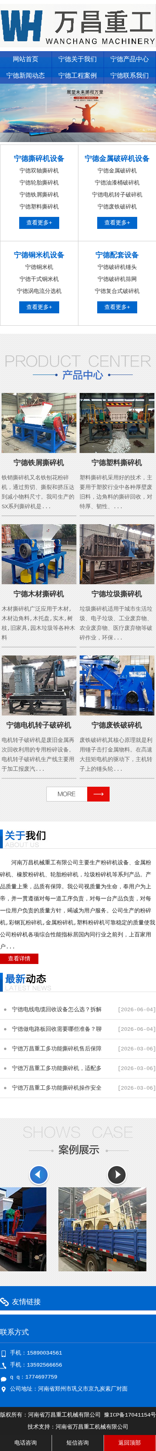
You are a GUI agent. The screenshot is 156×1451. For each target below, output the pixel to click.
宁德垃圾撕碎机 (117, 594)
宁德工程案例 (77, 76)
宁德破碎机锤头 (117, 267)
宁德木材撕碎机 (39, 594)
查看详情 (19, 959)
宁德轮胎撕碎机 (39, 183)
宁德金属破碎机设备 (117, 159)
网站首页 (25, 59)
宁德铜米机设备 (39, 255)
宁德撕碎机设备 (39, 159)
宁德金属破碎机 (117, 171)
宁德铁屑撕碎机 (39, 195)
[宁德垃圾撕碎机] (117, 582)
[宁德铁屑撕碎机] (39, 451)
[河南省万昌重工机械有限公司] (78, 45)
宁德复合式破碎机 (117, 291)
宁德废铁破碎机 (117, 207)
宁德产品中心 (129, 59)
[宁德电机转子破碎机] (39, 714)
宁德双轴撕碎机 (39, 171)
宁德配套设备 (117, 255)
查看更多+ (39, 223)
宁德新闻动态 (25, 76)
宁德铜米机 (39, 267)
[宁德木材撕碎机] (39, 582)
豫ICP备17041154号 (130, 1415)
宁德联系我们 (129, 76)
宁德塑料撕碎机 (39, 207)
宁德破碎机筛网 (117, 279)
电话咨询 (25, 1443)
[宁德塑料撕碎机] (117, 451)
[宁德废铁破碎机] (117, 714)
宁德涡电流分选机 (39, 291)
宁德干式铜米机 (39, 279)
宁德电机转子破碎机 (117, 195)
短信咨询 (77, 1443)
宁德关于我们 (77, 59)
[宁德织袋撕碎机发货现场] (88, 1270)
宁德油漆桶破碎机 (117, 183)
